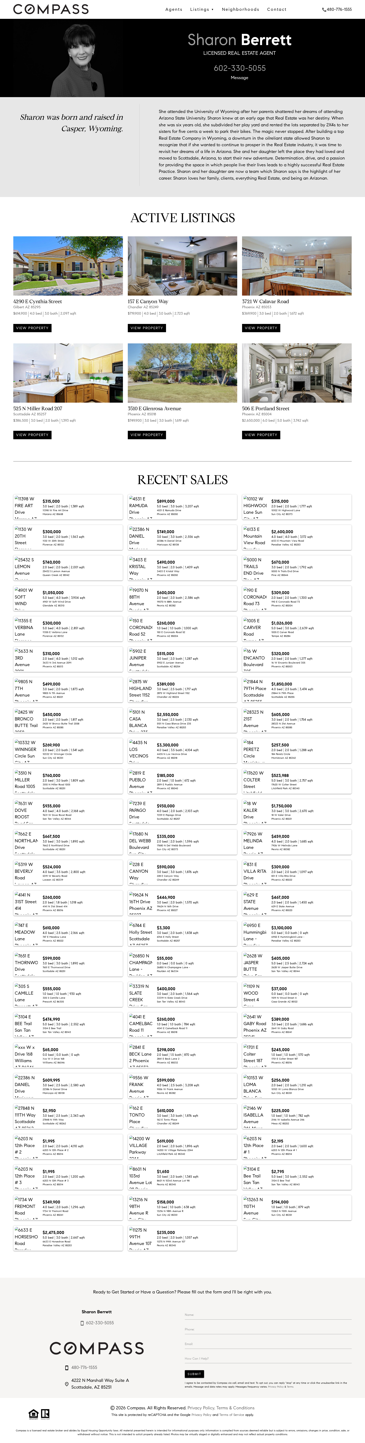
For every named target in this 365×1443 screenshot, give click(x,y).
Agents (174, 9)
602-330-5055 (240, 68)
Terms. (290, 1386)
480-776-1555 (337, 9)
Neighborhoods (241, 9)
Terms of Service (231, 1415)
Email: (189, 1344)
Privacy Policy (276, 1386)
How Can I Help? (197, 1358)
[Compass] (51, 15)
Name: (189, 1315)
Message (239, 77)
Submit (194, 1374)
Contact (277, 9)
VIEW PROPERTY (32, 328)
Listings (202, 9)
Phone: (189, 1329)
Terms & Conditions (235, 1408)
